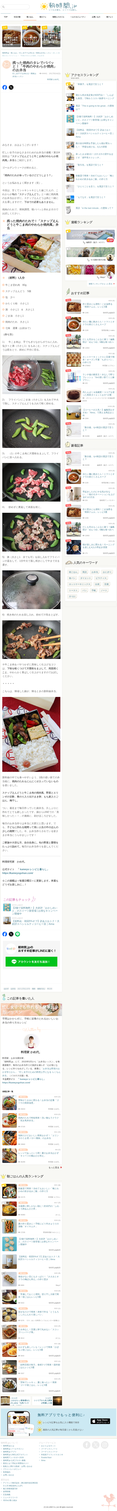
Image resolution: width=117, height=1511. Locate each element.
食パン (72, 578)
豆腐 (106, 584)
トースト (73, 590)
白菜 (97, 584)
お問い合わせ (8, 1475)
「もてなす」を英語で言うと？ (91, 197)
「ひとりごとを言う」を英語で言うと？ (95, 186)
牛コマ (49, 989)
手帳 (94, 590)
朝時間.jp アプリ (9, 1452)
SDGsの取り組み (10, 1500)
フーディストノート (49, 1449)
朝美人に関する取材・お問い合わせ (17, 1466)
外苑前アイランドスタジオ (52, 1455)
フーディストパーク (49, 1452)
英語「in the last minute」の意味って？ (94, 208)
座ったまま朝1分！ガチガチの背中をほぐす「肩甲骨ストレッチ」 (94, 156)
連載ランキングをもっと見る (100, 284)
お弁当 (13, 989)
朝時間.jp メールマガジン (13, 1449)
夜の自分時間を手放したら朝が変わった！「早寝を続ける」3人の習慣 (94, 145)
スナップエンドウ (24, 989)
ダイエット (85, 578)
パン (84, 590)
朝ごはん (73, 572)
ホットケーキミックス (79, 584)
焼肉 (33, 989)
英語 (84, 572)
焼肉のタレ (41, 989)
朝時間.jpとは (8, 1446)
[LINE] (17, 935)
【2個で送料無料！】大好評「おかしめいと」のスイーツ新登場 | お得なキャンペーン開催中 (95, 120)
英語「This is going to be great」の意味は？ (95, 107)
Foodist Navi (46, 1457)
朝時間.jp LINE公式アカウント (15, 1455)
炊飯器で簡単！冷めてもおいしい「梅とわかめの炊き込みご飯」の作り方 (92, 177)
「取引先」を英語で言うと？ (89, 165)
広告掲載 (6, 1495)
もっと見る (54, 1167)
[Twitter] (11, 89)
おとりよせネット (48, 1446)
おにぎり (107, 572)
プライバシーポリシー (12, 1469)
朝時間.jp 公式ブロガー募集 (14, 1460)
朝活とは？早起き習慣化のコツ (16, 1463)
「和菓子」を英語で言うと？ (89, 84)
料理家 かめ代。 (53, 79)
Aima (43, 1460)
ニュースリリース (10, 1497)
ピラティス (101, 578)
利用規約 (6, 1472)
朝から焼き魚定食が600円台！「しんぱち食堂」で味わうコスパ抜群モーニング (95, 97)
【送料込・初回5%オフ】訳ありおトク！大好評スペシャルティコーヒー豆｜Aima (95, 133)
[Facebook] (4, 89)
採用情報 (6, 1491)
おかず (6, 989)
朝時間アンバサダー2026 (13, 1457)
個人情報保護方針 (10, 1489)
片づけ (72, 596)
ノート (104, 590)
